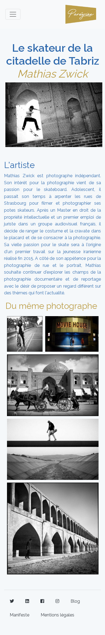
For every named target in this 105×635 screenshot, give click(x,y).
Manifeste (19, 614)
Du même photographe (51, 306)
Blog (75, 601)
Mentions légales (57, 614)
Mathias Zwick (52, 73)
